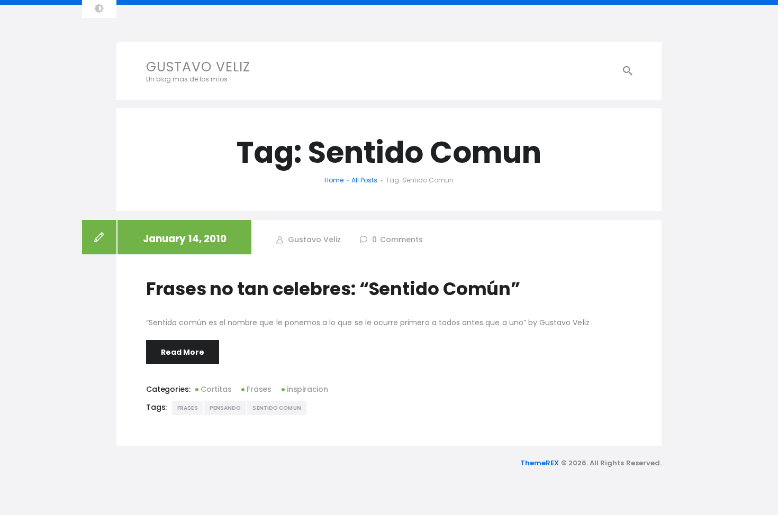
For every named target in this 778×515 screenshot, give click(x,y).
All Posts (364, 180)
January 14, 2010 (185, 239)
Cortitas (216, 389)
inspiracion (307, 389)
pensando (225, 408)
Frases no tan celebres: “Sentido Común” (333, 289)
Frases (259, 389)
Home (333, 180)
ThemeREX (539, 463)
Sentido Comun (276, 408)
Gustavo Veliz (313, 239)
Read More (182, 352)
